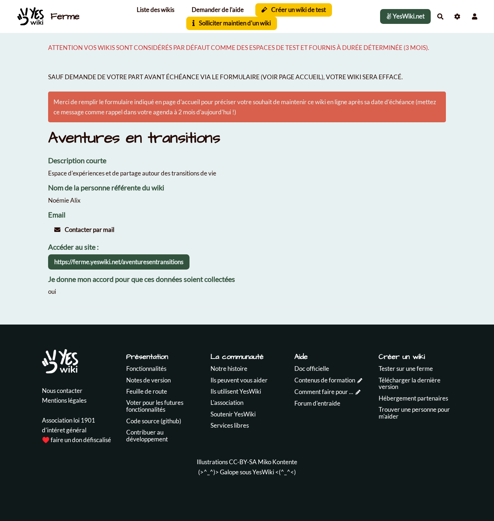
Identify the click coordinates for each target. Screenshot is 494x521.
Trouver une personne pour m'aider (414, 413)
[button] (474, 16)
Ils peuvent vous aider (239, 380)
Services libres (229, 425)
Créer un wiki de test (298, 9)
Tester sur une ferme (406, 368)
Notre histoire (228, 368)
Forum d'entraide (317, 403)
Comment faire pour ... (323, 391)
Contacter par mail (89, 229)
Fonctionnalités (146, 368)
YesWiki (263, 472)
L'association (226, 402)
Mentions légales (64, 400)
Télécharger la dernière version (409, 383)
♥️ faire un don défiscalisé (76, 440)
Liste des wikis (155, 9)
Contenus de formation (324, 380)
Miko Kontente (277, 462)
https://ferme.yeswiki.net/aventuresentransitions (118, 262)
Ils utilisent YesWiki (235, 391)
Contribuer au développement (147, 435)
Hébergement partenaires (413, 398)
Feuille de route (146, 391)
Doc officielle (311, 368)
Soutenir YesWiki (233, 414)
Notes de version (148, 380)
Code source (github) (153, 421)
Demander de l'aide (218, 9)
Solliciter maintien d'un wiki (234, 23)
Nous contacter (62, 390)
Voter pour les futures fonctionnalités (154, 406)
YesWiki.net (408, 16)
